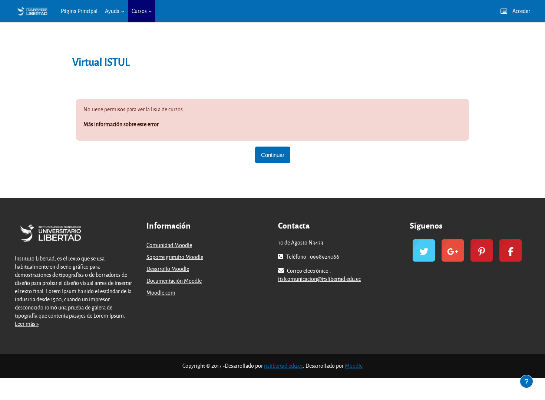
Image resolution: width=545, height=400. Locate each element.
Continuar (272, 155)
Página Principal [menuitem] (79, 11)
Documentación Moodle (174, 281)
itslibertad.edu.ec (283, 366)
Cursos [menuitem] (139, 11)
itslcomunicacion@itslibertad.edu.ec (319, 279)
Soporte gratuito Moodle (174, 257)
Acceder (521, 11)
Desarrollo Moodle (167, 269)
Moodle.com (160, 292)
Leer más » (27, 324)
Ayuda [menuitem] (112, 11)
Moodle (354, 366)
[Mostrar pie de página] (526, 381)
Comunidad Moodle (169, 245)
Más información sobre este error (121, 124)
